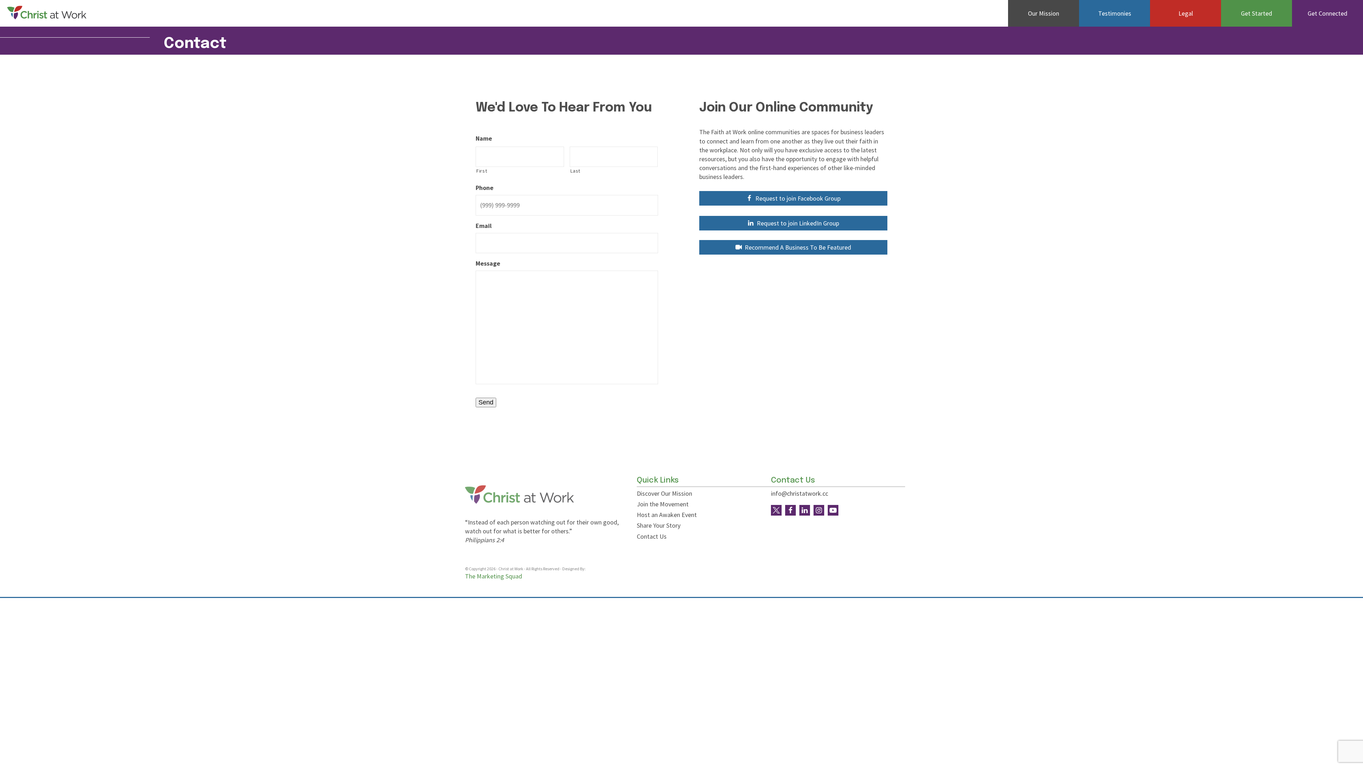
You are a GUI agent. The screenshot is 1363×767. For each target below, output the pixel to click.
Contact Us (652, 536)
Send (485, 402)
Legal (1185, 13)
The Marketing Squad (493, 576)
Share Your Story (658, 525)
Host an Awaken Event (667, 515)
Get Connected (1327, 13)
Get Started (1256, 13)
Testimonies (1114, 13)
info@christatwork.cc (799, 493)
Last (575, 171)
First (481, 171)
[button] (793, 198)
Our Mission (1043, 13)
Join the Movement (663, 504)
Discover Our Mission (664, 493)
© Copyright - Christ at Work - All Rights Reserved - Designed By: (525, 568)
